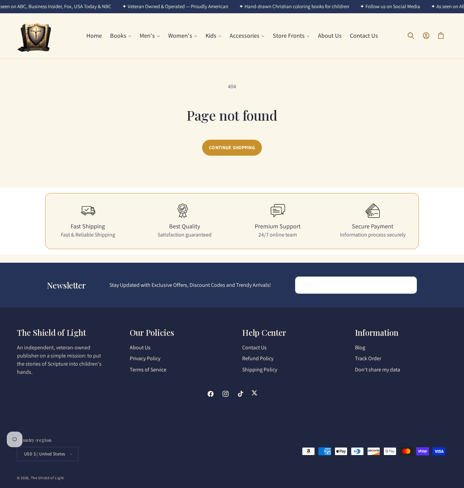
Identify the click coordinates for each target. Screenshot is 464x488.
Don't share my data (377, 369)
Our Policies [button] (152, 332)
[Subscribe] (409, 285)
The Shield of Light (47, 477)
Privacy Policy (145, 358)
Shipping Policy (259, 369)
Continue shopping (232, 147)
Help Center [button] (264, 332)
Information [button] (376, 332)
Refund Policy (257, 358)
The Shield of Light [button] (51, 332)
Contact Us (254, 347)
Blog (360, 347)
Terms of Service (148, 369)
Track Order (368, 358)
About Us (140, 347)
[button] (121, 35)
